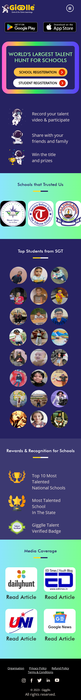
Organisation (16, 668)
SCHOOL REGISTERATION (38, 72)
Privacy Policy (38, 668)
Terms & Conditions (40, 672)
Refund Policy (60, 668)
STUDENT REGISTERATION (38, 83)
